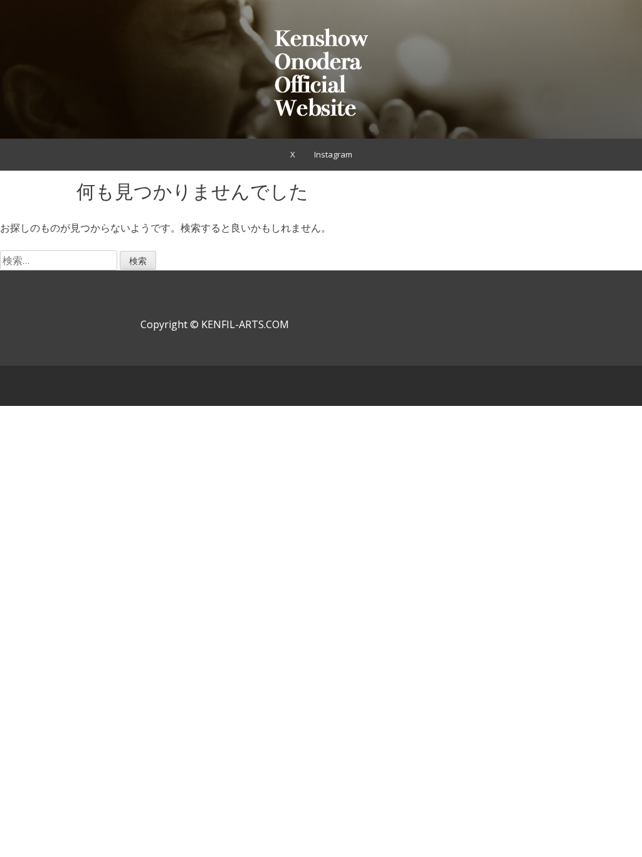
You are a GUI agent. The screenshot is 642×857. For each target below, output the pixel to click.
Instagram (333, 154)
